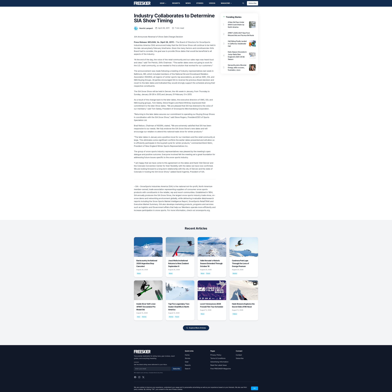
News (188, 3)
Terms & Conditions (217, 358)
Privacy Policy (215, 355)
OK (254, 388)
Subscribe (252, 3)
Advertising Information (219, 362)
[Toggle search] (243, 3)
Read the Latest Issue (218, 365)
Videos (212, 3)
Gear (162, 3)
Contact (239, 355)
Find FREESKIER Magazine (220, 369)
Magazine (225, 3)
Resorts (176, 3)
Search (187, 369)
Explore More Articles (197, 328)
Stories (199, 3)
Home (187, 355)
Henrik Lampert (146, 28)
